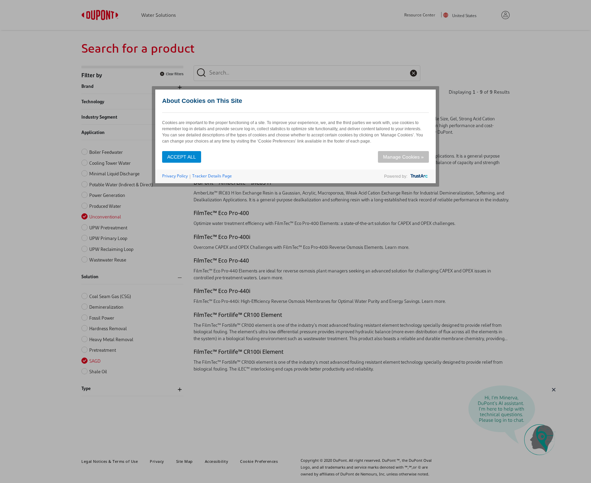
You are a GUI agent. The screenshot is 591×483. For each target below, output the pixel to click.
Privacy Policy (175, 176)
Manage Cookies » (403, 157)
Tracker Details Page (212, 176)
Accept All (181, 157)
